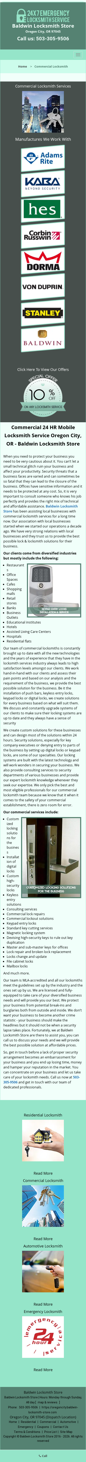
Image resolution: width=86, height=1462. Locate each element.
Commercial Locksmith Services (43, 86)
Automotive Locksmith (43, 1245)
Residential (28, 1422)
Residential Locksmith (43, 1115)
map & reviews (48, 1402)
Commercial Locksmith (43, 1180)
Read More (43, 1173)
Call (44, 1456)
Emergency (25, 1427)
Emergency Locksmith (43, 1311)
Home (22, 66)
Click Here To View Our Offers (43, 369)
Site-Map (66, 1432)
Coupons (43, 1427)
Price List (50, 1432)
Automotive (68, 1422)
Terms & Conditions (27, 1432)
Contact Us (60, 1427)
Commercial (48, 1422)
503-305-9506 (52, 39)
